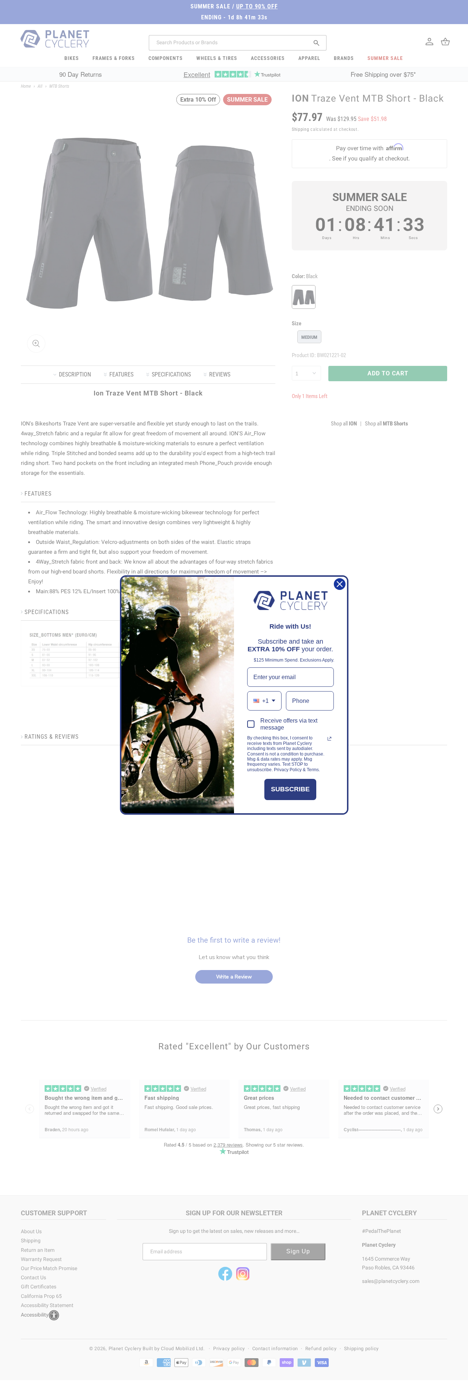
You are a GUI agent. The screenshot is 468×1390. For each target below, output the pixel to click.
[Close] (339, 584)
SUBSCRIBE (290, 789)
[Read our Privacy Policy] (329, 738)
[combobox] (264, 701)
